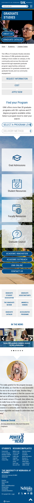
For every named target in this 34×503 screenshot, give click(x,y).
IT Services (15, 454)
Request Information (17, 78)
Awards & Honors (24, 304)
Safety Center (25, 461)
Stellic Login (16, 459)
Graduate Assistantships (25, 294)
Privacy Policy (5, 487)
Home (3, 46)
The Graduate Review (9, 304)
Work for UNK (5, 482)
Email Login (15, 463)
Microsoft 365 (16, 465)
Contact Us (17, 271)
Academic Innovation (17, 253)
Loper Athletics (26, 463)
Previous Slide (3, 338)
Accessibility (5, 489)
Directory (4, 480)
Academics (11, 46)
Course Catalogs (6, 453)
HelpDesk (15, 458)
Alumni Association (27, 456)
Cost (17, 85)
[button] (31, 7)
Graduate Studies (22, 46)
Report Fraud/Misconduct (8, 485)
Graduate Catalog (12, 39)
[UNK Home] (17, 3)
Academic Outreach (17, 259)
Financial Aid (5, 451)
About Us (8, 33)
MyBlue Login (16, 451)
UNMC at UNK (25, 465)
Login (13, 494)
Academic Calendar (6, 454)
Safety (3, 483)
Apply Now (17, 92)
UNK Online (17, 265)
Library (14, 461)
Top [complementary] (31, 499)
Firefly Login (16, 456)
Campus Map (5, 459)
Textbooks (4, 458)
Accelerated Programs (25, 313)
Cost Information (6, 456)
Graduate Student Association (9, 295)
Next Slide (30, 338)
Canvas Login (16, 453)
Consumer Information (7, 490)
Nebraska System (26, 451)
